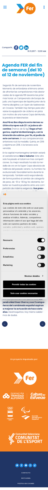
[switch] (41, 248)
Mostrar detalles (32, 276)
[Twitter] (17, 465)
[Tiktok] (35, 465)
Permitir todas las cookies (24, 284)
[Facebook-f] (21, 465)
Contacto (25, 473)
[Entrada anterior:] (5, 327)
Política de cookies (26, 483)
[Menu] (5, 7)
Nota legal (26, 478)
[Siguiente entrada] (41, 327)
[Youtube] (26, 465)
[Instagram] (30, 465)
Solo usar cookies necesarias (24, 293)
